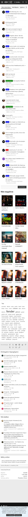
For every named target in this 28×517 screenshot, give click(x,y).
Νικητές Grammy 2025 (10, 366)
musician (22, 321)
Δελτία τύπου (14, 17)
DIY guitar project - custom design (13, 403)
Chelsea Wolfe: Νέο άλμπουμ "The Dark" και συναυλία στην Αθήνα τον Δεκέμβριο (16, 167)
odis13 (3, 460)
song (11, 327)
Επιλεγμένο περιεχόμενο (9, 352)
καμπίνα (11, 336)
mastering (21, 319)
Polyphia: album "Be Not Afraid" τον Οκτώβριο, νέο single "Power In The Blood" (14, 37)
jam (10, 318)
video (18, 330)
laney (23, 318)
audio (16, 306)
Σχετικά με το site (14, 153)
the (15, 330)
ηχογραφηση (11, 334)
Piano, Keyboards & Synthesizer (18, 95)
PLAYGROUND (6, 226)
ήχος (17, 334)
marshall (15, 319)
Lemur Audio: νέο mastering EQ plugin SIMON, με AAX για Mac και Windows (15, 48)
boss (6, 308)
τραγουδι (14, 339)
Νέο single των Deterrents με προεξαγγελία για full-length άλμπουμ (15, 124)
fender (10, 311)
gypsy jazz (19, 314)
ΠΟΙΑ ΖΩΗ (18, 299)
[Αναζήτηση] (26, 2)
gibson (17, 312)
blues (3, 308)
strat (9, 329)
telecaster (11, 330)
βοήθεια (21, 332)
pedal (11, 323)
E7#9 (18, 460)
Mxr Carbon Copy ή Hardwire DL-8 (15, 158)
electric (3, 312)
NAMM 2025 (7, 379)
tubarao (9, 462)
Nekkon (7, 136)
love (10, 319)
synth (24, 329)
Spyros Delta (8, 117)
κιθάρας (22, 336)
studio (20, 329)
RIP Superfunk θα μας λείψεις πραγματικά (15, 355)
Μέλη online (5, 457)
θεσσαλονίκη (5, 336)
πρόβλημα (8, 339)
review (15, 325)
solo (8, 327)
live (7, 319)
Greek (5, 505)
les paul (4, 319)
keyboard (14, 318)
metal (3, 321)
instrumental (5, 318)
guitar (22, 312)
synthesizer (5, 330)
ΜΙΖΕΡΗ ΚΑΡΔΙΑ (7, 282)
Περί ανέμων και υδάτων (15, 101)
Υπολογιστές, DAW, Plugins (17, 51)
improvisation (17, 316)
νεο (23, 337)
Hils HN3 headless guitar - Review (13, 361)
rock (19, 325)
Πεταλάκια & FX (16, 69)
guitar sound (11, 314)
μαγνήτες (9, 337)
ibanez (11, 316)
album (8, 306)
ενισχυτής (4, 334)
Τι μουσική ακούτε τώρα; (12, 100)
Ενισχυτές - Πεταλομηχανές (11, 392)
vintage (23, 330)
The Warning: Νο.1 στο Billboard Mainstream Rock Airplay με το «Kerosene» (16, 13)
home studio (5, 316)
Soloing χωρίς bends (11, 22)
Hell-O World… (20, 208)
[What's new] (23, 2)
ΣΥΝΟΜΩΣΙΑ (19, 282)
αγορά (16, 332)
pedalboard (17, 323)
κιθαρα (17, 336)
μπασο (20, 337)
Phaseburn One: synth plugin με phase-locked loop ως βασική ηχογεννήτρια (15, 91)
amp (12, 306)
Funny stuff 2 (9, 115)
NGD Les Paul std (10, 74)
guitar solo (4, 314)
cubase (15, 308)
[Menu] (2, 2)
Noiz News (8, 17)
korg (19, 318)
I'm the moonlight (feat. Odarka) (7, 246)
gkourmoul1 (8, 24)
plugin (11, 325)
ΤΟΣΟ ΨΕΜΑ (6, 299)
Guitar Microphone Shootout (11, 397)
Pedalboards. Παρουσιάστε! (11, 408)
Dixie (7, 30)
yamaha (6, 332)
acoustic (4, 306)
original (7, 323)
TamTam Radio (9, 69)
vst (2, 332)
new (3, 323)
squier (19, 327)
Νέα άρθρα (5, 417)
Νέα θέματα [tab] (15, 7)
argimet (7, 160)
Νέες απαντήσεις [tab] (6, 7)
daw (20, 308)
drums (23, 308)
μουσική (15, 337)
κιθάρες (4, 337)
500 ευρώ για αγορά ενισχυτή (14, 29)
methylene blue (8, 460)
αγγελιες (11, 332)
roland (4, 327)
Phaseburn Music (22, 478)
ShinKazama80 (22, 460)
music (17, 321)
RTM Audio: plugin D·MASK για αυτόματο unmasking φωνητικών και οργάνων (16, 178)
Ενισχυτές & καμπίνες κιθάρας (15, 30)
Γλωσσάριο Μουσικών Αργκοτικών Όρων (15, 433)
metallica (8, 321)
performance (5, 325)
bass (23, 306)
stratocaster (14, 329)
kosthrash (8, 84)
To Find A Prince (7, 264)
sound (15, 327)
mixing (13, 321)
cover (10, 308)
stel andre (4, 329)
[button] (1, 506)
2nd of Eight (4, 462)
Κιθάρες (13, 24)
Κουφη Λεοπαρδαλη (20, 462)
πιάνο (3, 339)
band (20, 306)
